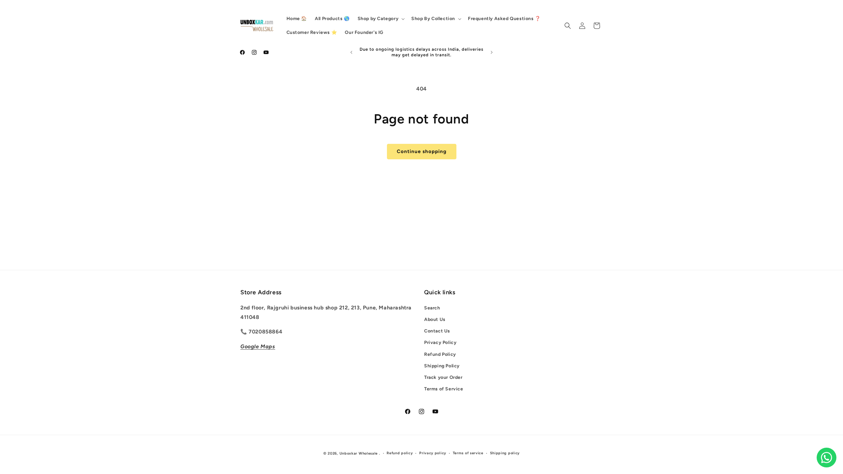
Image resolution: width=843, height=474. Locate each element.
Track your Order (443, 377)
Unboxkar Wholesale (359, 453)
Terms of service (468, 453)
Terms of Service (443, 389)
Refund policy (400, 453)
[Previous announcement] (351, 52)
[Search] (567, 25)
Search (432, 308)
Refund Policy (440, 354)
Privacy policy (432, 453)
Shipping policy (505, 453)
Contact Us (437, 331)
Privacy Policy (440, 342)
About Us (435, 319)
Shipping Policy (442, 366)
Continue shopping (422, 151)
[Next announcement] (491, 52)
